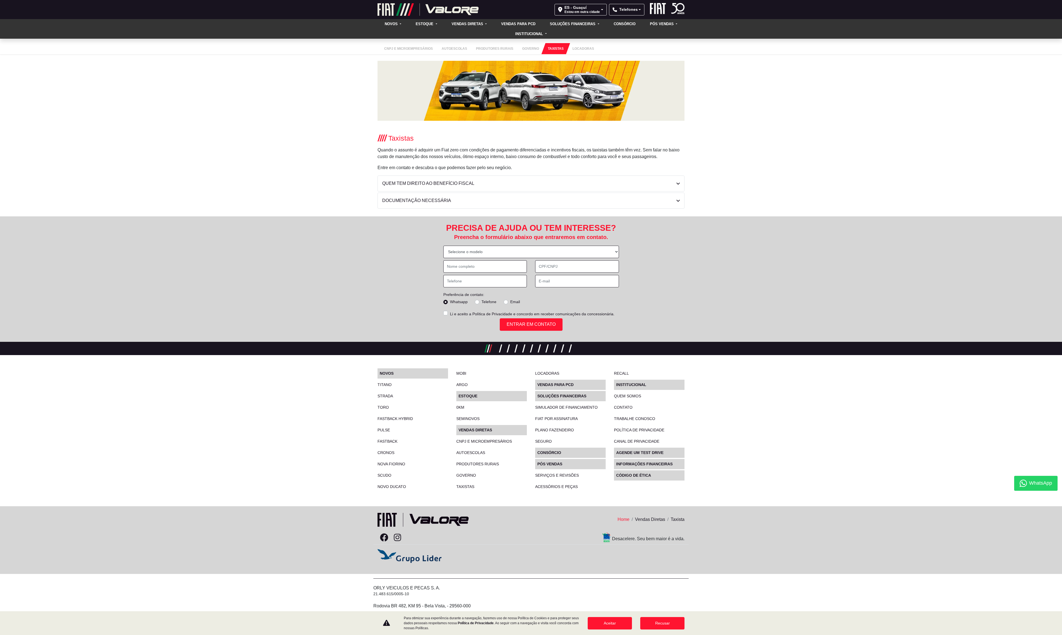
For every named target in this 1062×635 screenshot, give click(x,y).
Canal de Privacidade (636, 441)
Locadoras (547, 373)
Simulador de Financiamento (566, 407)
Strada (385, 396)
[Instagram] (397, 537)
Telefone (488, 302)
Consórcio (625, 24)
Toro (383, 407)
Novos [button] (392, 24)
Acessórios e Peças (556, 486)
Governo (466, 475)
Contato (623, 407)
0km (460, 407)
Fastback (387, 441)
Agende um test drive (639, 452)
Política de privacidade (639, 430)
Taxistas (465, 486)
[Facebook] (384, 537)
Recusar (662, 623)
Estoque (425, 24)
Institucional (529, 34)
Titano (385, 384)
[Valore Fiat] (428, 9)
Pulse (384, 430)
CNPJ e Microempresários (484, 441)
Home (623, 519)
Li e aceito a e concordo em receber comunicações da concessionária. (532, 314)
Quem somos (627, 396)
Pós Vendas (662, 24)
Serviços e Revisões (557, 475)
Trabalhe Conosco (634, 418)
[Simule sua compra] (410, 537)
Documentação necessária (416, 200)
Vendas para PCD (518, 24)
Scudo (384, 475)
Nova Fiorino (391, 464)
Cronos (386, 452)
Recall (621, 373)
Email (515, 302)
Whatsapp (459, 302)
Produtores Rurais (477, 464)
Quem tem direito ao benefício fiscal (428, 183)
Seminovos (468, 418)
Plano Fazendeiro (554, 430)
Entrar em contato (531, 324)
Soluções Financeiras (573, 24)
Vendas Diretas (468, 24)
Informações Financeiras (644, 464)
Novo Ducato (392, 486)
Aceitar (610, 623)
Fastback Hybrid (395, 418)
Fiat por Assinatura (556, 418)
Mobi (461, 373)
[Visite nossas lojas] (424, 537)
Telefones (628, 9)
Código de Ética (633, 475)
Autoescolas (470, 452)
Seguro (543, 441)
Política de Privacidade (492, 314)
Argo (462, 384)
